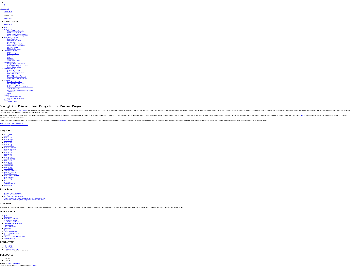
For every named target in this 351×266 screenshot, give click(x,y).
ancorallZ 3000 (8, 155)
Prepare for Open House (14, 40)
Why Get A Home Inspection (15, 31)
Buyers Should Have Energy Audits (17, 36)
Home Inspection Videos (14, 82)
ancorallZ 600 (8, 160)
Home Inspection (9, 177)
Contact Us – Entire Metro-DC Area (14, 236)
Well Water (10, 59)
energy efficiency (22, 110)
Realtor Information (9, 68)
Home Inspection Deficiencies (16, 83)
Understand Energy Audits (15, 44)
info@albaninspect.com (12, 249)
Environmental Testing (10, 50)
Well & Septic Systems (13, 49)
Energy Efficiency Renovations (16, 45)
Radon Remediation (13, 54)
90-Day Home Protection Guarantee (17, 34)
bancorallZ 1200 (8, 164)
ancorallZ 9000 (8, 162)
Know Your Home (12, 39)
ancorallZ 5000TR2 (9, 159)
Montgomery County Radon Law (17, 78)
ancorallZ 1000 (8, 137)
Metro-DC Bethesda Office (11, 21)
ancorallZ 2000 (8, 151)
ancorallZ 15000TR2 (10, 147)
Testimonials (11, 92)
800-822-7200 (8, 12)
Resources (7, 80)
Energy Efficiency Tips (14, 67)
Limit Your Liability (13, 73)
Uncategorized (8, 185)
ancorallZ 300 (8, 154)
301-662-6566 (8, 18)
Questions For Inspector (14, 32)
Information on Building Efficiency (17, 65)
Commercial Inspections (14, 75)
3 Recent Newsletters (13, 88)
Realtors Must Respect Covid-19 (16, 77)
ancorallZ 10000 (8, 139)
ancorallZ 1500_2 (9, 146)
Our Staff (6, 95)
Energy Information (9, 62)
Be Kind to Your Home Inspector (13, 196)
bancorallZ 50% (8, 169)
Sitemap (34, 265)
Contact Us (7, 100)
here (302, 115)
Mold (8, 57)
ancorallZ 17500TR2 (10, 149)
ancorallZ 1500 (8, 144)
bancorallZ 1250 (8, 165)
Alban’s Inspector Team (14, 96)
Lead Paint (10, 55)
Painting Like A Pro (13, 42)
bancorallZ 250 (8, 167)
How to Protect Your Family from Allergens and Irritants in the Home (24, 199)
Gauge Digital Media (14, 263)
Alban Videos (8, 134)
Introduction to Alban (13, 70)
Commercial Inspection (10, 174)
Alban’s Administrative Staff (15, 98)
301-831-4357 (8, 24)
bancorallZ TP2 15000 (10, 170)
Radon (9, 52)
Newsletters (7, 182)
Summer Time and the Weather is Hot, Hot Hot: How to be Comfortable (24, 198)
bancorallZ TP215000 (10, 172)
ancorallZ (6, 136)
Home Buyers (8, 29)
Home (5, 27)
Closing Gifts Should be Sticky (13, 195)
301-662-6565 (9, 247)
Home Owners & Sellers (11, 37)
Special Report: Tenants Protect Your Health (20, 90)
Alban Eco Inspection (10, 226)
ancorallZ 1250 (8, 141)
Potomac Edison (8, 225)
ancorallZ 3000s (8, 157)
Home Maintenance (13, 47)
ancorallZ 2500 (8, 152)
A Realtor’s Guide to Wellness (12, 193)
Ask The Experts (12, 101)
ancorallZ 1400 (8, 142)
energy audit (62, 120)
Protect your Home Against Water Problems (20, 87)
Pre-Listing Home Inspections (15, 72)
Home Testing (8, 179)
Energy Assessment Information (13, 223)
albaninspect (3, 123)
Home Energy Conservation (15, 123)
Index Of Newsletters (13, 85)
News (9, 93)
